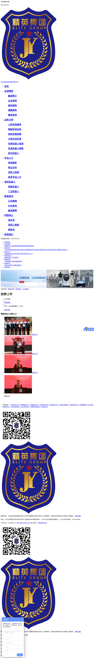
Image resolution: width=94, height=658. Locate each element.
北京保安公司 (14, 405)
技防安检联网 (26, 250)
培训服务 (7, 253)
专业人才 (7, 251)
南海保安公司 (54, 405)
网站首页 (11, 289)
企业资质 (13, 246)
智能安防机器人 (36, 407)
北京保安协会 (15, 407)
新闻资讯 (7, 259)
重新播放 (7, 310)
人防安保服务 (8, 250)
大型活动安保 (35, 250)
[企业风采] (47, 287)
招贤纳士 (7, 263)
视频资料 (25, 246)
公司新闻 (7, 261)
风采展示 (18, 289)
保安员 (6, 265)
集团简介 (7, 246)
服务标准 (31, 246)
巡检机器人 (8, 257)
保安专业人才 (28, 253)
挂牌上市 (35, 334)
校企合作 (13, 253)
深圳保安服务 (63, 405)
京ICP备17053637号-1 (24, 523)
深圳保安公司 (44, 405)
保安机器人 (8, 255)
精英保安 (7, 242)
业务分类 (7, 248)
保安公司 (45, 407)
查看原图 (7, 302)
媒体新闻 (19, 261)
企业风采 (26, 289)
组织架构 (19, 246)
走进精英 (7, 244)
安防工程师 (20, 253)
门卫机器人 (15, 257)
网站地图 (78, 516)
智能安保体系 (17, 250)
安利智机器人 (24, 405)
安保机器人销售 (55, 250)
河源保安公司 (34, 405)
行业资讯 (13, 261)
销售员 (19, 265)
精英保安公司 (42, 523)
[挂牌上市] (18, 334)
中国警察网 (82, 405)
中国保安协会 (73, 405)
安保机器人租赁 (45, 250)
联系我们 (7, 267)
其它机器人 (64, 250)
